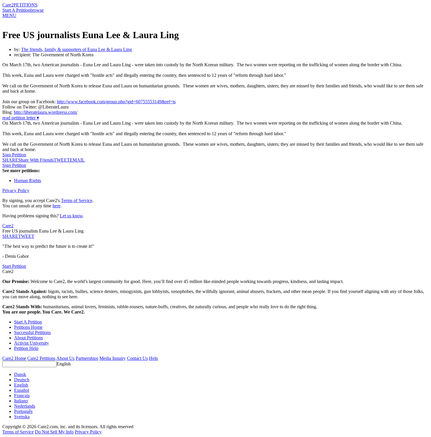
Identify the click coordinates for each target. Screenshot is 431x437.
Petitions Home (28, 327)
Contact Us (137, 358)
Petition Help (26, 348)
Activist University (31, 343)
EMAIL (77, 159)
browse (37, 10)
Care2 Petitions (41, 358)
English (64, 363)
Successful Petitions (32, 332)
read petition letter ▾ (20, 117)
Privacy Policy (15, 190)
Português (23, 411)
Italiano (21, 400)
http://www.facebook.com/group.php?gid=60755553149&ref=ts (116, 101)
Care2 (7, 4)
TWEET (62, 159)
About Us (65, 358)
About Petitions (28, 337)
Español (21, 390)
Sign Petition (14, 154)
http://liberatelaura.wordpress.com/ (45, 112)
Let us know (71, 215)
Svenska (22, 416)
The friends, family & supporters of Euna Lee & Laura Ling (76, 49)
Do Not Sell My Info (54, 431)
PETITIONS (25, 4)
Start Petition (14, 266)
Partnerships (87, 358)
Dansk (20, 374)
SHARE (10, 236)
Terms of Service (76, 200)
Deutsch (21, 379)
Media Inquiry (112, 358)
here (56, 205)
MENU (9, 15)
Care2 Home (14, 358)
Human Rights (27, 180)
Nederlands (24, 406)
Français (22, 395)
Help (153, 358)
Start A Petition (16, 10)
